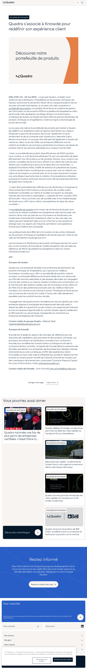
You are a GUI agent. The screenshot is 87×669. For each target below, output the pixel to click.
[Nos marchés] (80, 617)
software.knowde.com (49, 363)
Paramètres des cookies (41, 660)
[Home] (8, 3)
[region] (39, 656)
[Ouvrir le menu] (82, 2)
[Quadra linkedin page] (82, 626)
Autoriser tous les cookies (63, 659)
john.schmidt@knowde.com (63, 369)
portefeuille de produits (20, 109)
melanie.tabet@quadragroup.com (24, 324)
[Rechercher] (78, 2)
